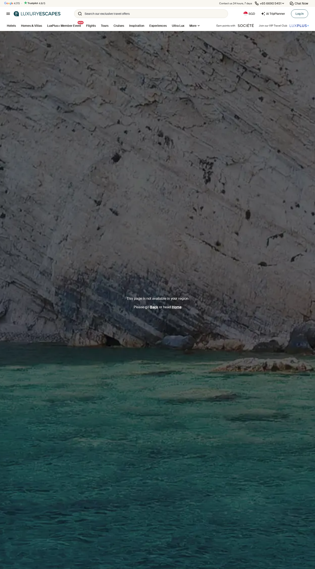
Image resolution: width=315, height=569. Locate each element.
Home (177, 307)
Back (154, 307)
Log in (300, 14)
